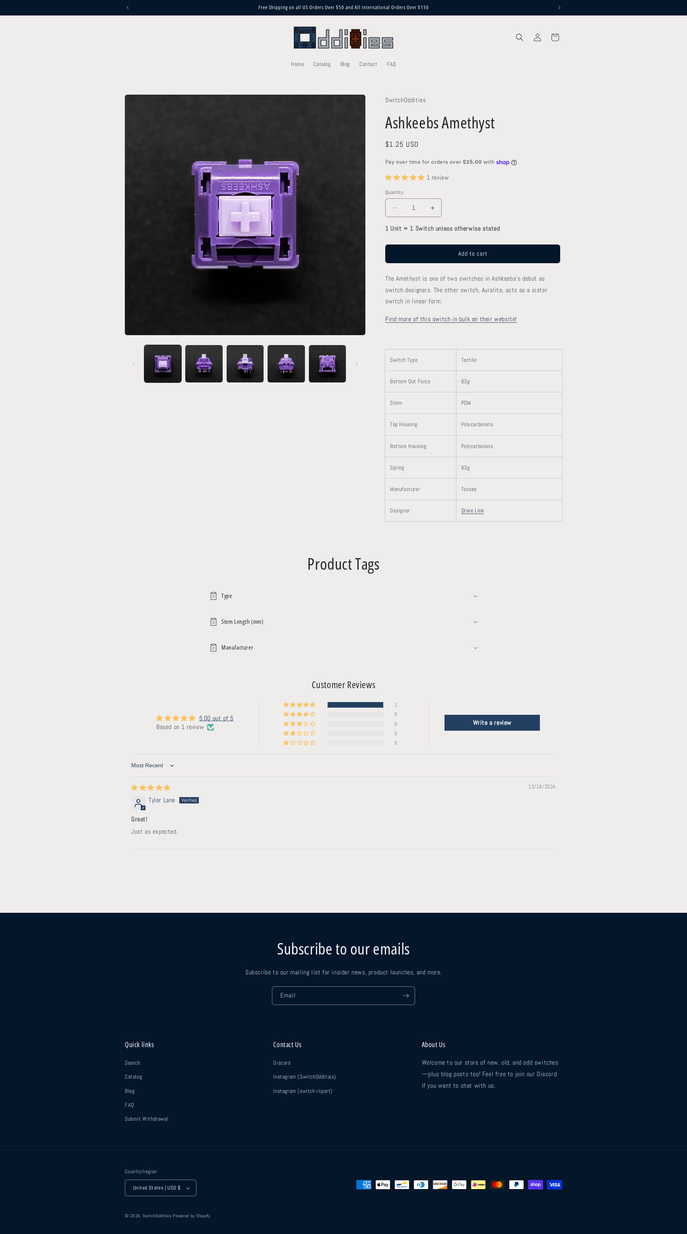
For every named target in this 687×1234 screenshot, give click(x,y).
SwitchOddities (157, 1215)
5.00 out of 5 (216, 718)
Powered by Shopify (191, 1215)
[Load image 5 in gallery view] (327, 363)
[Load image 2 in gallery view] (203, 363)
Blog (129, 1090)
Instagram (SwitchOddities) (304, 1076)
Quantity (394, 192)
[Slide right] (356, 364)
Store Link (472, 510)
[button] (519, 37)
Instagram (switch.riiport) (303, 1090)
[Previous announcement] (127, 7)
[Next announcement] (559, 7)
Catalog (133, 1076)
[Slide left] (133, 364)
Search (132, 1062)
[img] (151, 788)
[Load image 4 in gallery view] (286, 363)
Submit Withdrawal (146, 1118)
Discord (281, 1062)
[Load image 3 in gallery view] (245, 363)
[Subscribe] (406, 995)
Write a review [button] (492, 722)
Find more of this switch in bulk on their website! (451, 319)
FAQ (129, 1104)
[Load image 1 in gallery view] (162, 363)
